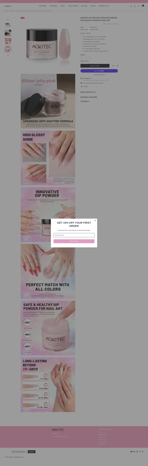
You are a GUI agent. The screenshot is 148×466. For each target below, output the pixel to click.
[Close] (95, 220)
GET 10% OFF (74, 241)
